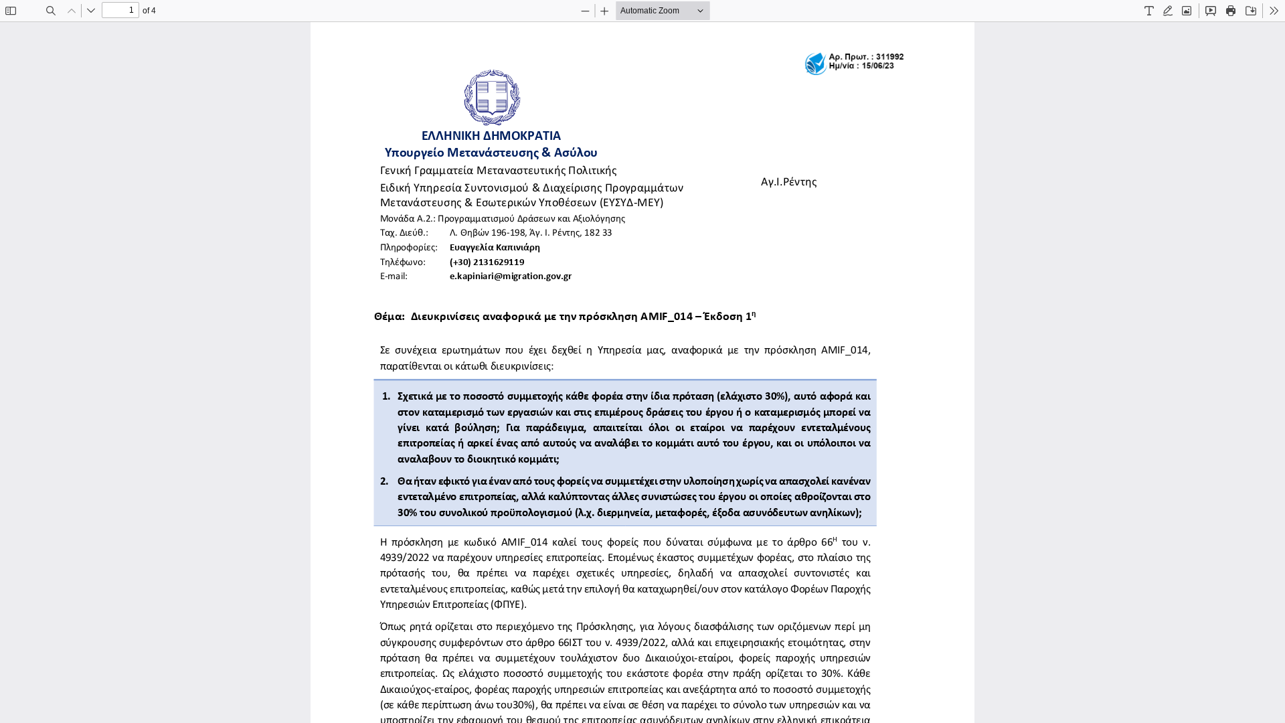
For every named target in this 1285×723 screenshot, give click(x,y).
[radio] (1149, 10)
